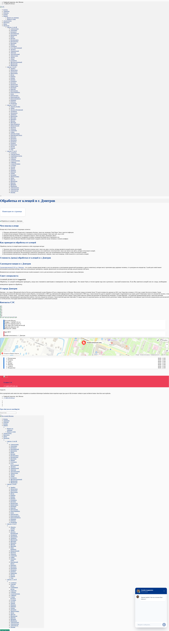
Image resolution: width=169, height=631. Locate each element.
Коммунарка (14, 86)
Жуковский (14, 64)
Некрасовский (15, 125)
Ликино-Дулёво (15, 106)
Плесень (6, 13)
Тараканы (6, 11)
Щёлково (13, 184)
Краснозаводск (15, 97)
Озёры (12, 132)
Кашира (13, 76)
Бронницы (14, 35)
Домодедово (14, 56)
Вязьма (13, 44)
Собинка (13, 159)
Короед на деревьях (13, 17)
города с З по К (11, 67)
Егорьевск (14, 60)
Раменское (14, 145)
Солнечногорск (15, 160)
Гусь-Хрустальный (16, 48)
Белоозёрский (15, 33)
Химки (13, 173)
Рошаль (13, 148)
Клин (12, 94)
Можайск (13, 119)
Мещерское (14, 116)
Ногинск (13, 127)
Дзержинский (15, 51)
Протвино (14, 140)
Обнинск (13, 129)
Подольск (13, 138)
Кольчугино (14, 84)
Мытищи (13, 122)
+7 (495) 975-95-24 (9, 398)
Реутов (13, 146)
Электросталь (15, 189)
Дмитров (13, 52)
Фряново (13, 172)
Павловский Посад (16, 135)
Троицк (13, 168)
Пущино (13, 143)
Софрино (13, 162)
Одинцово (14, 130)
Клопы (6, 10)
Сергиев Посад (15, 154)
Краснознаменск (16, 98)
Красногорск (14, 95)
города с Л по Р (11, 105)
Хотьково (13, 175)
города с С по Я (12, 151)
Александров (14, 29)
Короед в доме (11, 19)
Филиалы (6, 25)
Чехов (12, 178)
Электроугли (14, 191)
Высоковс (13, 43)
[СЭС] (2, 7)
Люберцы (13, 114)
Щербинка (14, 186)
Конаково (13, 87)
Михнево (13, 118)
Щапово (13, 183)
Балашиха (13, 32)
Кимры (13, 78)
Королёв (13, 89)
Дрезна (13, 57)
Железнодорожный (16, 62)
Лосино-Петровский (17, 110)
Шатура (13, 179)
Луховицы (14, 111)
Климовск (14, 81)
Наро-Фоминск (15, 124)
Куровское (14, 103)
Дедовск (13, 49)
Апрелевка (14, 30)
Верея (12, 37)
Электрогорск (15, 187)
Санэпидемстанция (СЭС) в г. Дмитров (12, 267)
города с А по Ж (12, 27)
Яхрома (13, 192)
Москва (13, 121)
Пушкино (13, 141)
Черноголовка (15, 176)
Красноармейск (15, 92)
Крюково (13, 100)
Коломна (13, 83)
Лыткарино (14, 113)
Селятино (13, 152)
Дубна (12, 59)
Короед (6, 16)
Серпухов (13, 157)
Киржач (13, 79)
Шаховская (14, 181)
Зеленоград (14, 71)
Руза (12, 149)
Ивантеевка (14, 73)
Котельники (14, 91)
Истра (12, 75)
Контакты (6, 22)
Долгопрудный (15, 54)
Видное (13, 38)
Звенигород (14, 70)
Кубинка (13, 102)
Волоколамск (14, 40)
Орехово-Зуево (15, 133)
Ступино (13, 165)
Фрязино (13, 170)
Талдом (13, 167)
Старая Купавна (15, 164)
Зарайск (13, 68)
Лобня (12, 108)
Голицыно (14, 46)
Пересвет (13, 137)
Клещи (6, 14)
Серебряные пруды (16, 156)
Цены (5, 24)
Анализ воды (7, 21)
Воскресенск (14, 41)
